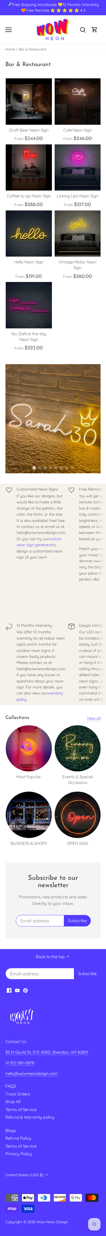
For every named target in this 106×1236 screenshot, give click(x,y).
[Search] (83, 29)
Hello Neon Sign (28, 262)
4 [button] (50, 468)
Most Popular (28, 776)
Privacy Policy (18, 1153)
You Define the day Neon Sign (28, 336)
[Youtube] (17, 990)
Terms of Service (20, 1109)
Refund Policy (18, 1138)
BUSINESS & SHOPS (29, 843)
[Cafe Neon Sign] (78, 101)
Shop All (12, 1101)
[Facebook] (9, 990)
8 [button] (72, 468)
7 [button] (66, 468)
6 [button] (61, 468)
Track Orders (17, 1094)
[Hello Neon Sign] (29, 233)
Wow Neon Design (52, 1221)
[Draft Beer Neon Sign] (29, 101)
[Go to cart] (94, 29)
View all (94, 718)
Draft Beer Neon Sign (29, 130)
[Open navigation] (8, 30)
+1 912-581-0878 (19, 1062)
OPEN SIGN (77, 843)
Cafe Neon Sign (77, 130)
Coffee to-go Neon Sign (29, 195)
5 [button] (55, 468)
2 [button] (39, 468)
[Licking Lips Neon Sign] (78, 167)
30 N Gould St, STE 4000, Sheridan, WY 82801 (46, 1052)
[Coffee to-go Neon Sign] (29, 167)
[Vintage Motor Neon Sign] (78, 233)
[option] (53, 418)
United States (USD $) (24, 1175)
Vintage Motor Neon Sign (77, 264)
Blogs (10, 1130)
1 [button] (34, 468)
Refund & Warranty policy (29, 1117)
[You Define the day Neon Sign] (29, 305)
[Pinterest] (25, 990)
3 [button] (45, 468)
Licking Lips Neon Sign (77, 195)
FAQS (10, 1086)
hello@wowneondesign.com (31, 1073)
